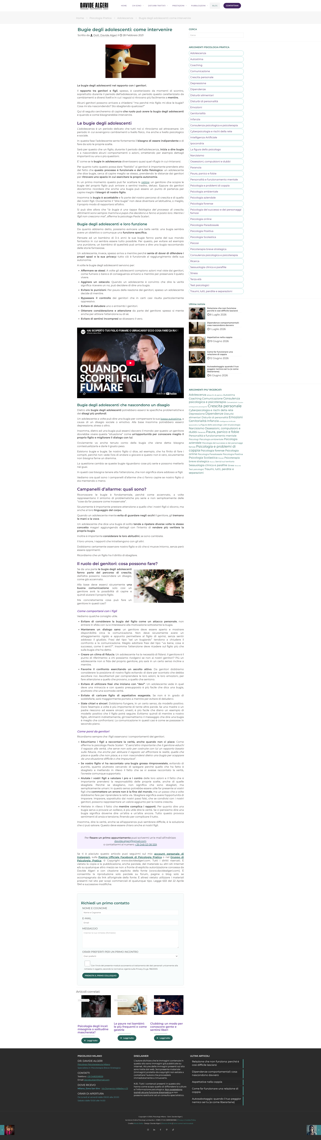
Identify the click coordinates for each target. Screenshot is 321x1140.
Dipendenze (198, 89)
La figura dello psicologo (205, 149)
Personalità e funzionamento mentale (214, 179)
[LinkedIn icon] (154, 1129)
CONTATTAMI (232, 5)
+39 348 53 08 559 (146, 844)
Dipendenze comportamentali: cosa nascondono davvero (214, 1073)
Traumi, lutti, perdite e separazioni (211, 291)
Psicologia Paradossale (204, 225)
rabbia (145, 182)
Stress (194, 273)
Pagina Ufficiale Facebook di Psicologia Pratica (130, 857)
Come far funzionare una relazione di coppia (215, 1090)
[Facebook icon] (160, 1129)
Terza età (195, 279)
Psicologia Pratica (101, 18)
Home (80, 18)
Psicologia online (201, 219)
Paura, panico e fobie (203, 173)
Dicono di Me (167, 1123)
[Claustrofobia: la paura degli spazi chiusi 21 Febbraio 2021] (7, 1130)
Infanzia (195, 119)
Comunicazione (200, 71)
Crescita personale (201, 77)
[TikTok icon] (173, 1129)
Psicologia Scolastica (203, 237)
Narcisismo (197, 155)
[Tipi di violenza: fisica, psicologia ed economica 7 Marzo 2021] (314, 1130)
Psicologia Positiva (201, 231)
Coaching (196, 65)
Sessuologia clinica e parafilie (208, 267)
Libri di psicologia (231, 425)
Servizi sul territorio (224, 461)
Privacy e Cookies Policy (187, 1120)
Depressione (198, 83)
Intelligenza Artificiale (203, 137)
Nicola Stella (138, 1123)
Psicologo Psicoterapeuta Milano (94, 1064)
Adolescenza (125, 18)
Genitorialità (198, 113)
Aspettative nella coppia (207, 1081)
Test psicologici (199, 285)
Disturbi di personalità (204, 101)
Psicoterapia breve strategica (208, 249)
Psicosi (194, 243)
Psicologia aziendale (203, 197)
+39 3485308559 (95, 1076)
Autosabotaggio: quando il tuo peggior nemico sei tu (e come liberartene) (216, 1100)
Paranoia (195, 167)
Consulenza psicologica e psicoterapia (214, 125)
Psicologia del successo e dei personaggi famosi (215, 211)
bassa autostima (170, 418)
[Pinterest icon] (167, 1129)
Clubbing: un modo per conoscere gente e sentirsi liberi (166, 1027)
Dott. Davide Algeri (105, 35)
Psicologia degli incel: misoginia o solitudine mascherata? (93, 1029)
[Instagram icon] (148, 1129)
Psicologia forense (201, 203)
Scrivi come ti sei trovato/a (183, 1123)
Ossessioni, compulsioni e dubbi (210, 161)
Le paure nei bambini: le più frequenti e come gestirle (130, 1027)
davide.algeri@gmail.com (130, 841)
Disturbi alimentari (202, 95)
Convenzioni (232, 402)
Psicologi (194, 439)
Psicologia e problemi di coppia (210, 185)
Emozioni (196, 107)
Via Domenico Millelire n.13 (115, 1088)
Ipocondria (197, 143)
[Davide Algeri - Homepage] (94, 5)
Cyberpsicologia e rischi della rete (211, 131)
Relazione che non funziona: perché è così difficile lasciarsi (215, 1063)
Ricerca (194, 261)
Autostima (196, 59)
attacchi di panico (215, 395)
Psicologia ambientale (204, 191)
